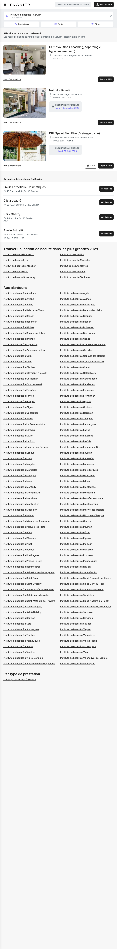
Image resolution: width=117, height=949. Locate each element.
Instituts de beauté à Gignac (18, 407)
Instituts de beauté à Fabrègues (77, 384)
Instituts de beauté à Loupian (76, 452)
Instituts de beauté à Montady (19, 486)
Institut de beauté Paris (72, 271)
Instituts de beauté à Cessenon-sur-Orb (82, 361)
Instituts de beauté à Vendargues (78, 646)
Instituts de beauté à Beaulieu (76, 316)
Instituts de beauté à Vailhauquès (21, 640)
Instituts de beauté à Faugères (20, 390)
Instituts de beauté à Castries (76, 350)
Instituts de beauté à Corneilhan (20, 378)
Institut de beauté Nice (15, 271)
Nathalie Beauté (59, 90)
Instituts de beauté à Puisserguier (78, 561)
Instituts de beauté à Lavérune (76, 435)
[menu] (5, 4)
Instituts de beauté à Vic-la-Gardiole (23, 657)
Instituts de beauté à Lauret (18, 435)
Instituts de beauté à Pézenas (19, 538)
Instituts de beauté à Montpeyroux (79, 504)
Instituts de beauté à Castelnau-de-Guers (83, 344)
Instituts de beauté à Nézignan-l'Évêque (82, 515)
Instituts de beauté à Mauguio (19, 475)
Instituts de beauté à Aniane (18, 298)
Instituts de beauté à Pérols (75, 532)
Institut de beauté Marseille (75, 260)
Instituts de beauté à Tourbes (19, 635)
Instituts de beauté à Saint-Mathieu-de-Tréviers (29, 600)
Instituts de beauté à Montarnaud (21, 492)
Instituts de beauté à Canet (75, 338)
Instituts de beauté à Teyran (75, 629)
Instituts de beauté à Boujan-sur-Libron (24, 333)
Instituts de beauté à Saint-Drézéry (22, 583)
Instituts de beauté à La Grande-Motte (24, 424)
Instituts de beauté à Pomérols (76, 549)
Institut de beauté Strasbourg (19, 277)
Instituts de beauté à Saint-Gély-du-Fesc (82, 583)
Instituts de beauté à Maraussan (77, 464)
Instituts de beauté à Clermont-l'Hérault (25, 373)
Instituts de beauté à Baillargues (77, 304)
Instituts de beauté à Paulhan (76, 526)
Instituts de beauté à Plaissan (76, 543)
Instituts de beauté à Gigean (75, 401)
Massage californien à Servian (19, 679)
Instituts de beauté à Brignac (19, 338)
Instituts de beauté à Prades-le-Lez (22, 561)
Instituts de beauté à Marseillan (20, 469)
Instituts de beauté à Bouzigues (77, 333)
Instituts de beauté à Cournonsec (78, 378)
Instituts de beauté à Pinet (17, 543)
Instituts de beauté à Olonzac (76, 521)
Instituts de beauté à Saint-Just (77, 595)
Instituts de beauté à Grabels (76, 407)
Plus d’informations (12, 79)
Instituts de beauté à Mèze (17, 481)
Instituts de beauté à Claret (75, 367)
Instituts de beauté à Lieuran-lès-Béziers (25, 447)
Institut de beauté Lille (72, 254)
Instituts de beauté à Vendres (19, 652)
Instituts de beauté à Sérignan (76, 618)
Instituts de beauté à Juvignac (76, 418)
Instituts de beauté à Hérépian (76, 412)
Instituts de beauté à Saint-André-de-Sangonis (29, 572)
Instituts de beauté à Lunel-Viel (77, 458)
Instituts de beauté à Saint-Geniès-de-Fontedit (28, 589)
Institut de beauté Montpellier (19, 265)
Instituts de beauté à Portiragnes (21, 555)
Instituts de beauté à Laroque (19, 429)
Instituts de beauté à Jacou (18, 418)
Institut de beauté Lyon (16, 260)
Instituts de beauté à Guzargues (20, 412)
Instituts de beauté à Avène (18, 304)
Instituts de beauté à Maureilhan (77, 475)
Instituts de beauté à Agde (74, 293)
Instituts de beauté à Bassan (18, 316)
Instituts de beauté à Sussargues (21, 629)
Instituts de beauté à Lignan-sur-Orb (80, 447)
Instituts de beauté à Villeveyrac (77, 663)
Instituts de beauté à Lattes (75, 429)
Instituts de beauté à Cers (17, 361)
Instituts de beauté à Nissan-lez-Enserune (26, 521)
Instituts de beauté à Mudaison (20, 509)
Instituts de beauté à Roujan (75, 566)
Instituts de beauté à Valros (18, 646)
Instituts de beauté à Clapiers (19, 367)
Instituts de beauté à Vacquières (77, 635)
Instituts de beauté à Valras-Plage (78, 640)
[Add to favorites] (43, 48)
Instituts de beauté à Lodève (18, 452)
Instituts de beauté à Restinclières (21, 566)
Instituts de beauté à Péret (17, 532)
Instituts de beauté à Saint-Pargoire (22, 606)
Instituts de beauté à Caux (17, 355)
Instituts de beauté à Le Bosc (19, 441)
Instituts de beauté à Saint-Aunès (78, 572)
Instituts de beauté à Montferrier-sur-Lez (82, 498)
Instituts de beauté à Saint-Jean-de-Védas (26, 595)
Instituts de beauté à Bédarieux (20, 321)
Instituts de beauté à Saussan (76, 612)
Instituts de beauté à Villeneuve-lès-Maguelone (29, 663)
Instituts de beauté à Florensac (77, 390)
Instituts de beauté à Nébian (18, 515)
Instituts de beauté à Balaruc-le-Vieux (23, 310)
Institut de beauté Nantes (74, 265)
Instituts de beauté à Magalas (19, 464)
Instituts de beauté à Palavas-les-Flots (24, 526)
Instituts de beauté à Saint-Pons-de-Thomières (85, 606)
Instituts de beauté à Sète (17, 623)
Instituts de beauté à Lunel (17, 458)
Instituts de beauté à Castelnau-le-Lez (24, 350)
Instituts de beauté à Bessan (75, 321)
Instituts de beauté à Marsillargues (79, 469)
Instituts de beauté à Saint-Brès (20, 578)
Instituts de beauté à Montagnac (78, 486)
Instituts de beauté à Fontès (18, 395)
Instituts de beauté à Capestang (20, 344)
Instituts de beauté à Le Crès (75, 441)
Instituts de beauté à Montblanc (20, 498)
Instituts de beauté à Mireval (75, 481)
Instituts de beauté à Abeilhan (19, 293)
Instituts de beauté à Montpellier (21, 504)
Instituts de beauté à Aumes (75, 298)
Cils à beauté (12, 200)
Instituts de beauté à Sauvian (19, 618)
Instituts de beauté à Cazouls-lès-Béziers (82, 355)
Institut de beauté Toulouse (75, 277)
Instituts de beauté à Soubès (75, 623)
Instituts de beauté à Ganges (19, 401)
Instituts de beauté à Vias (74, 652)
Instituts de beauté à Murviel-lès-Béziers (82, 509)
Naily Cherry (11, 214)
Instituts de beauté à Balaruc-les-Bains (81, 310)
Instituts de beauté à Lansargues (78, 424)
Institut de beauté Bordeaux (18, 254)
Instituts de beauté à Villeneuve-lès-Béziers (84, 657)
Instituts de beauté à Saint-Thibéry (22, 612)
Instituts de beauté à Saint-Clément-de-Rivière (85, 578)
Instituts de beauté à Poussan (76, 555)
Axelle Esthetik (13, 230)
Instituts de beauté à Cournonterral (22, 384)
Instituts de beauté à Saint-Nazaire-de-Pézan (84, 600)
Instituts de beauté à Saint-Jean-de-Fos (82, 589)
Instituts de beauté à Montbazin (77, 492)
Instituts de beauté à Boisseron (77, 327)
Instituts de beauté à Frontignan (77, 395)
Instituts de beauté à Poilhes (18, 549)
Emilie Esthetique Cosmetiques (24, 187)
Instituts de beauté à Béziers (18, 327)
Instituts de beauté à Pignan (75, 538)
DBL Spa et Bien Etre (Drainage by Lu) (74, 133)
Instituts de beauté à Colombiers (78, 373)
